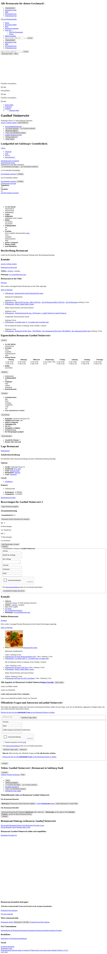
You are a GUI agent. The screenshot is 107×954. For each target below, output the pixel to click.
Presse (11, 34)
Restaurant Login (10, 10)
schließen (20, 174)
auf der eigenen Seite (60, 812)
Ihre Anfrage (7, 559)
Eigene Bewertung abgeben (10, 506)
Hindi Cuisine (29, 304)
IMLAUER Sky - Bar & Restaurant (66, 302)
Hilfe (6, 12)
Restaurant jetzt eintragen (9, 910)
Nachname (6, 569)
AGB (24, 742)
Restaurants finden (7, 922)
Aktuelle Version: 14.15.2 (59, 950)
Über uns (8, 30)
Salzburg (17, 472)
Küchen (4, 340)
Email (4, 573)
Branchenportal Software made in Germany (26, 950)
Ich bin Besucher (15, 827)
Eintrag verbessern (11, 137)
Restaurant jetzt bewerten (15, 519)
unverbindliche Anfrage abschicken (13, 591)
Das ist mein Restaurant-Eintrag (22, 825)
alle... (28, 233)
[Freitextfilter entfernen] (25, 38)
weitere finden (45, 803)
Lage (6, 153)
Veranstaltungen (6, 436)
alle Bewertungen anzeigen (10, 193)
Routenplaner (5, 451)
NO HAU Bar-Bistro (28, 678)
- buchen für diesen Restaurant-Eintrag (16, 814)
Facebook (4, 946)
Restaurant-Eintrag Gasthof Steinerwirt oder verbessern (23, 812)
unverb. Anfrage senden (9, 123)
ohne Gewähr (48, 682)
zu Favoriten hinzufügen (13, 785)
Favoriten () (9, 835)
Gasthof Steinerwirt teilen (13, 135)
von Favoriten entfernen (28, 128)
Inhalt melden (10, 139)
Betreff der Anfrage (9, 555)
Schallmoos (9, 481)
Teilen (7, 780)
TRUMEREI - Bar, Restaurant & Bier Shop (76, 331)
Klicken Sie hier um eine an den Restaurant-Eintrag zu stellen (28, 712)
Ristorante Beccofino (36, 293)
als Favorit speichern (12, 128)
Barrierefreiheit (10, 8)
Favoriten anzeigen (12, 787)
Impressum (4, 938)
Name (4, 726)
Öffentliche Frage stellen (13, 791)
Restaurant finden (11, 25)
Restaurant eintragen (11, 28)
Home (7, 23)
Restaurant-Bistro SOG (28, 656)
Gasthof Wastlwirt (60, 313)
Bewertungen (10, 157)
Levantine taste (44, 322)
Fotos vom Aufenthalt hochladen (15, 133)
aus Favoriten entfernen (29, 785)
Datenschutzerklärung (12, 587)
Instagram (11, 946)
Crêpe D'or (24, 667)
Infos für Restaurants (16, 32)
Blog (6, 26)
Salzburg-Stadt (14, 471)
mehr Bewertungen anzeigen (10, 544)
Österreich (13, 474)
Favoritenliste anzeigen (8, 174)
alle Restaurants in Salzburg (10, 161)
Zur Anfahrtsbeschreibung (13, 610)
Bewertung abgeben (12, 130)
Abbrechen (23, 749)
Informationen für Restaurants (11, 930)
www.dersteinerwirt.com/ (13, 126)
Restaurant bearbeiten (28, 930)
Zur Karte (8, 609)
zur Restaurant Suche (8, 163)
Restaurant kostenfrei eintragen (46, 930)
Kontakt (12, 497)
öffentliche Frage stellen (29, 717)
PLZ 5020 (17, 469)
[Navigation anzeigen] (2, 777)
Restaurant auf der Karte (9, 267)
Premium (4, 283)
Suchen (30, 38)
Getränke (4, 393)
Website (5, 551)
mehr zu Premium (7, 290)
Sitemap (47, 922)
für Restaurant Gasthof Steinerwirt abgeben (18, 803)
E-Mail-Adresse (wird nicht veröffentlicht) (16, 730)
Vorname (5, 565)
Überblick (4, 372)
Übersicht (8, 152)
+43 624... (10, 271)
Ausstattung (5, 415)
